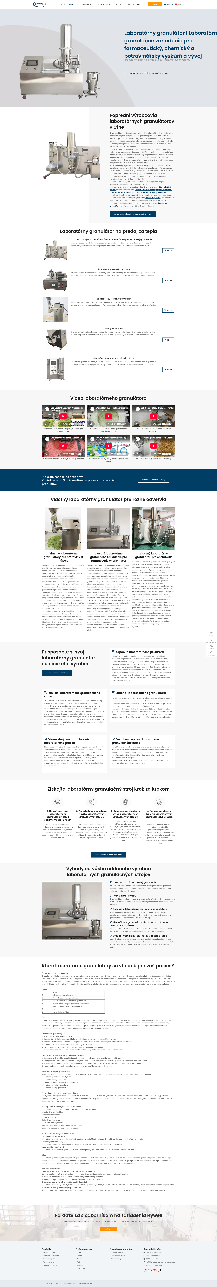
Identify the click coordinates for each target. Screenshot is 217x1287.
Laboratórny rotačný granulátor (114, 299)
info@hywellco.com (155, 1252)
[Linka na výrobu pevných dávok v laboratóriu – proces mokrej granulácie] (55, 250)
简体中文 (180, 4)
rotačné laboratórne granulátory (152, 192)
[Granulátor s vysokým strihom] (55, 279)
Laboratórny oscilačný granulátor (55, 1085)
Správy (79, 1259)
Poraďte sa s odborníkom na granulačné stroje (132, 214)
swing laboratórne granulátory (123, 192)
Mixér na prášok (49, 1252)
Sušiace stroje (116, 1259)
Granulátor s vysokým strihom (114, 269)
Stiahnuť (80, 1265)
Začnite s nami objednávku (57, 673)
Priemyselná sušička (51, 1256)
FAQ (78, 1262)
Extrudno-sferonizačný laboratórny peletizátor (60, 1082)
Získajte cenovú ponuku (155, 4)
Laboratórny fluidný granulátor (54, 1079)
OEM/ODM (81, 1268)
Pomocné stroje (49, 1262)
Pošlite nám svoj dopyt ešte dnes (109, 855)
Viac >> (168, 250)
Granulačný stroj (49, 1259)
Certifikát (80, 1256)
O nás (79, 1252)
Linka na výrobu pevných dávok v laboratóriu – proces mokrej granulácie (114, 239)
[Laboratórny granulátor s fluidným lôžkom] (55, 368)
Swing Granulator (114, 328)
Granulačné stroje (118, 1256)
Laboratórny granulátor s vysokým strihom (58, 1077)
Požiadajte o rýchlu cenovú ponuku (148, 73)
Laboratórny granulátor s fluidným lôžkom (114, 358)
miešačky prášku (153, 198)
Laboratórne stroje (50, 1265)
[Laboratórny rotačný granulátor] (55, 309)
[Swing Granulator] (55, 339)
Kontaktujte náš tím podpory (153, 480)
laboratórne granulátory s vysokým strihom (153, 190)
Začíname (108, 1229)
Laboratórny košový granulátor (54, 1088)
